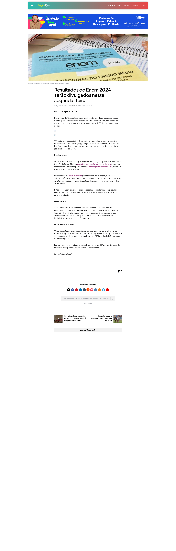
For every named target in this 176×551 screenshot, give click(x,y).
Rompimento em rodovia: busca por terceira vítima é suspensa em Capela (75, 318)
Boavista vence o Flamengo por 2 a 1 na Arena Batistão (100, 318)
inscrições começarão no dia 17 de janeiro (94, 164)
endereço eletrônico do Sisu (100, 167)
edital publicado (75, 176)
